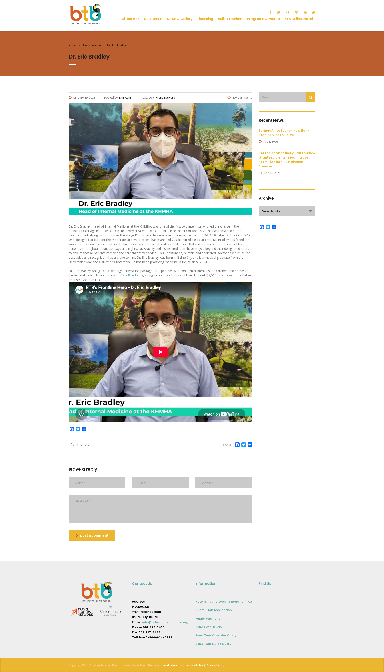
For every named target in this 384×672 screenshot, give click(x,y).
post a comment (94, 535)
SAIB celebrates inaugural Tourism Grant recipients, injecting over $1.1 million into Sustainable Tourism (287, 160)
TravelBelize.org (171, 665)
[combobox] (287, 211)
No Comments (242, 97)
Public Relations (207, 618)
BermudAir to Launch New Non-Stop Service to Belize (284, 132)
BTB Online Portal (298, 18)
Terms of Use (193, 665)
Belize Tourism (230, 18)
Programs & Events (263, 18)
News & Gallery (179, 18)
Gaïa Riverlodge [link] (131, 275)
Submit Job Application (213, 610)
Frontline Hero (80, 444)
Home (72, 45)
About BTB (130, 18)
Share (227, 444)
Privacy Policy (215, 665)
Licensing (205, 18)
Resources (153, 18)
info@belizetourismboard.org (165, 622)
